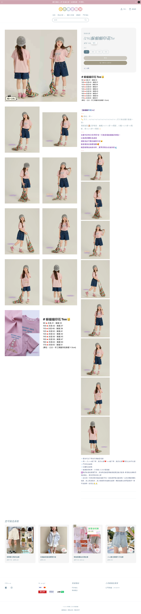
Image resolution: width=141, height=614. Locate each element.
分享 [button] (88, 68)
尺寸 (85, 48)
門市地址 (85, 15)
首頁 (54, 15)
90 (86, 52)
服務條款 (64, 610)
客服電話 (75, 590)
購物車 (78, 15)
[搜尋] (86, 20)
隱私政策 (70, 610)
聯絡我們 (77, 610)
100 (93, 52)
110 (99, 52)
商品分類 (60, 15)
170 (106, 52)
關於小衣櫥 (70, 15)
